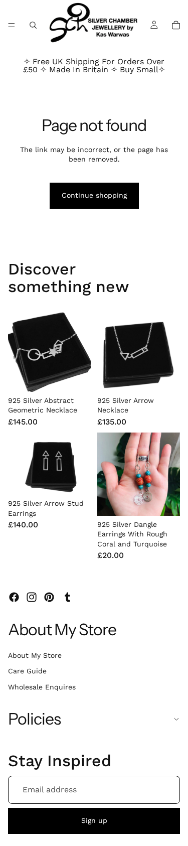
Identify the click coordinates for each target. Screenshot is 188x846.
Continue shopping (94, 195)
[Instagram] (32, 597)
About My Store (35, 655)
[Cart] (176, 25)
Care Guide (27, 671)
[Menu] (11, 25)
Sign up (94, 820)
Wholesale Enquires (42, 687)
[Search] (33, 25)
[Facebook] (14, 597)
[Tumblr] (67, 597)
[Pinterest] (49, 597)
